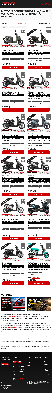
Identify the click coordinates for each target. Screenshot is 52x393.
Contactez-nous (26, 343)
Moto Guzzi (19, 316)
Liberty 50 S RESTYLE (10, 93)
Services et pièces (47, 366)
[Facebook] (18, 379)
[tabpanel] (18, 371)
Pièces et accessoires (46, 370)
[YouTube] (20, 379)
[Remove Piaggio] (6, 27)
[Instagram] (23, 379)
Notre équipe (46, 362)
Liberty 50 (32, 177)
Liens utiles (47, 357)
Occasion (38, 357)
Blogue (45, 361)
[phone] (42, 4)
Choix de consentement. (36, 388)
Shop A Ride (10, 385)
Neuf (28, 357)
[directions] (46, 4)
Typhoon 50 (7, 51)
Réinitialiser (48, 27)
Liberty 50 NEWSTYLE (11, 135)
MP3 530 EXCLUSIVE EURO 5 (38, 220)
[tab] (15, 362)
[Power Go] (13, 388)
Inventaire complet (29, 360)
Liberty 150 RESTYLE (36, 93)
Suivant (31, 290)
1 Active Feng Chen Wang (39, 264)
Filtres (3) (5, 23)
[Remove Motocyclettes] (24, 27)
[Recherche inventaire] (39, 4)
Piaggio (13, 316)
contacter (10, 336)
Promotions (46, 364)
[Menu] (49, 3)
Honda (6, 316)
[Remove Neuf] (13, 27)
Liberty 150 (7, 264)
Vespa (9, 316)
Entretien (45, 367)
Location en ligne (47, 374)
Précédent (21, 290)
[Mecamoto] (8, 4)
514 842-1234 (6, 367)
